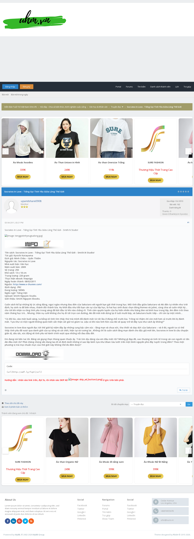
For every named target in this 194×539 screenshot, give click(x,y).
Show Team (108, 518)
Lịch (177, 86)
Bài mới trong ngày (19, 94)
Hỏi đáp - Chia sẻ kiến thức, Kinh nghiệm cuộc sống (63, 106)
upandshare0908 (31, 201)
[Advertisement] (97, 59)
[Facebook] (7, 521)
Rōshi (175, 534)
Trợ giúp (187, 86)
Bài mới (5, 94)
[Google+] (19, 521)
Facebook (132, 505)
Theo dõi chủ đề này (14, 403)
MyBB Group (38, 534)
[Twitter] (25, 521)
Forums (129, 86)
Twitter (130, 508)
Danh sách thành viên (160, 86)
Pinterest (131, 518)
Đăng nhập (10, 86)
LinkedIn (131, 515)
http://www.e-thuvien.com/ (27, 284)
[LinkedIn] (13, 521)
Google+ (131, 512)
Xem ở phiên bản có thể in (16, 406)
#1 (188, 222)
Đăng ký (26, 86)
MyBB (17, 534)
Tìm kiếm (142, 86)
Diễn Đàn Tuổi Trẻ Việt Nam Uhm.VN (20, 106)
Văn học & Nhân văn (98, 106)
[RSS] (31, 521)
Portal (118, 86)
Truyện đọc (116, 106)
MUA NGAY (22, 176)
